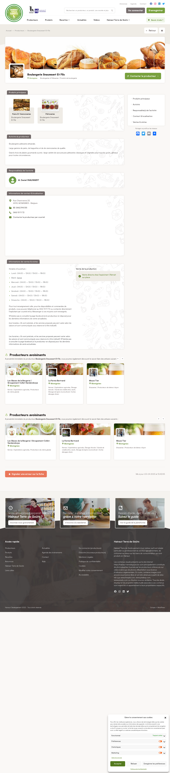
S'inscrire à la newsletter (75, 523)
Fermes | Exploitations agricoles (18, 389)
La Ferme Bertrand (56, 380)
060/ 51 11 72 (18, 212)
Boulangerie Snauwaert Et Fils (20, 118)
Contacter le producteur (143, 76)
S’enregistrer (156, 10)
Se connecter (135, 10)
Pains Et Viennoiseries (21, 114)
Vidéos (97, 20)
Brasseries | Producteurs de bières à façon (104, 387)
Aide (44, 561)
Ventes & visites (140, 122)
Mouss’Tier (94, 380)
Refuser (134, 764)
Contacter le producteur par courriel (29, 217)
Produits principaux (141, 98)
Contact (143, 4)
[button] (165, 717)
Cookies (82, 566)
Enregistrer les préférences (154, 764)
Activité (136, 104)
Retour (152, 30)
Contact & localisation (142, 116)
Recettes (64, 20)
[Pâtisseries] (50, 105)
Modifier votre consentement (91, 570)
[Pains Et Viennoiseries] (21, 105)
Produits (49, 20)
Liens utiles (9, 570)
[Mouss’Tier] (105, 369)
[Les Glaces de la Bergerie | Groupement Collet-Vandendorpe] (23, 369)
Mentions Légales (86, 557)
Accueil (8, 30)
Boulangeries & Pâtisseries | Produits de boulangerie (58, 78)
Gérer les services (116, 758)
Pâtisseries (50, 114)
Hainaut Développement (13, 607)
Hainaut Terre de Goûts (117, 20)
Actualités (81, 20)
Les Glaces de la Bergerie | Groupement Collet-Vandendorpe (23, 381)
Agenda (133, 4)
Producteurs (32, 20)
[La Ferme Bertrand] (64, 369)
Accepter (117, 764)
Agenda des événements (52, 552)
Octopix (152, 607)
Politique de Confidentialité (138, 769)
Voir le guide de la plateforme (132, 523)
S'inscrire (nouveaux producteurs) (92, 552)
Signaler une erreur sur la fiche (27, 474)
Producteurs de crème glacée (40, 450)
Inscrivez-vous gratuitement (22, 523)
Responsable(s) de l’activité (144, 110)
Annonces (123, 4)
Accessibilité (84, 575)
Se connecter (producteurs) (90, 548)
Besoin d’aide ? (157, 20)
